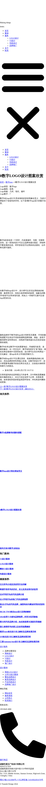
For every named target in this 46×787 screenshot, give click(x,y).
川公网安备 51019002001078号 (30, 780)
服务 (6, 36)
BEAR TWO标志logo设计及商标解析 (15, 612)
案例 (6, 33)
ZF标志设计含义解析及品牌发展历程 (15, 637)
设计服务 (4, 647)
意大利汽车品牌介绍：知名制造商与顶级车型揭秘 (21, 622)
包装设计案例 (5, 574)
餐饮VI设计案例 (6, 569)
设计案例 (4, 668)
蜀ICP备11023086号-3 (9, 780)
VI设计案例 (5, 559)
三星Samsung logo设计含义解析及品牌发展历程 (19, 642)
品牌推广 (13, 46)
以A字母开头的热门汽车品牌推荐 (14, 599)
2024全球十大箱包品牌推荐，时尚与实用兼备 (19, 617)
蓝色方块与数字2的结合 (10, 548)
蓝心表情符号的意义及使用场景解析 (15, 627)
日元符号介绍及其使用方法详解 (13, 584)
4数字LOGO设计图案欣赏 (11, 510)
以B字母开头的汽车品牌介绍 (12, 594)
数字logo (9, 182)
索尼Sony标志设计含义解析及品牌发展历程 (18, 632)
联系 (6, 51)
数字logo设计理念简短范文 (11, 471)
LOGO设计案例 (6, 564)
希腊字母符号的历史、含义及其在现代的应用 (19, 589)
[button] (23, 100)
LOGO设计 (14, 38)
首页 (6, 31)
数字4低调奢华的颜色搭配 (11, 433)
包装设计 (13, 43)
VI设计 (12, 41)
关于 (6, 48)
